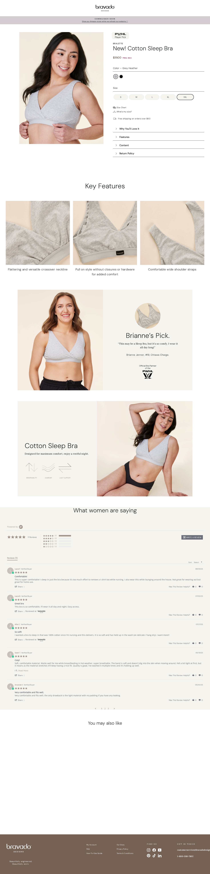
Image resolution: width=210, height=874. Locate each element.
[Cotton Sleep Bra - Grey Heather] (27, 813)
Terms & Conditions (125, 853)
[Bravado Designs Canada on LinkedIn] (159, 855)
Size (115, 88)
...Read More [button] (22, 670)
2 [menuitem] (105, 708)
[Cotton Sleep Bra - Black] (32, 813)
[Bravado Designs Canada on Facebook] (154, 850)
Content (124, 145)
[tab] (12, 558)
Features (124, 137)
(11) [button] (56, 536)
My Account (91, 845)
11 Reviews (36, 798)
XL (168, 97)
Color (125, 68)
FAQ (88, 849)
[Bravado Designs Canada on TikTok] (154, 855)
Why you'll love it (129, 128)
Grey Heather (116, 76)
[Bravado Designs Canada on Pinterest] (148, 855)
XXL (185, 97)
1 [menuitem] (101, 708)
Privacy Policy (122, 849)
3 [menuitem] (108, 708)
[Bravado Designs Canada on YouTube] (159, 850)
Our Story (121, 845)
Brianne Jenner (135, 354)
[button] (192, 537)
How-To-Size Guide (94, 853)
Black (121, 76)
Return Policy (126, 153)
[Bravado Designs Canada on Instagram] (148, 850)
